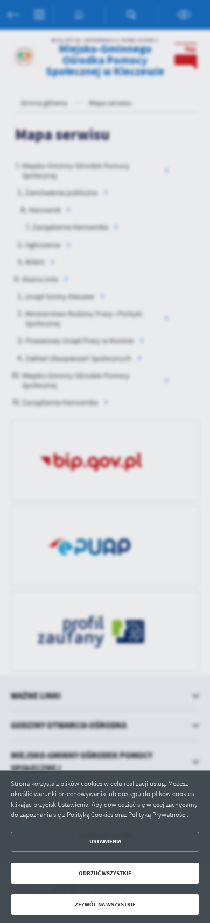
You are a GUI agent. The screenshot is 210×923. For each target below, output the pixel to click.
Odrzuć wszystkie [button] (105, 873)
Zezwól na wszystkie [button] (105, 904)
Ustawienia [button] (105, 841)
